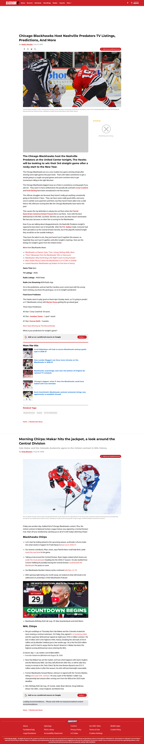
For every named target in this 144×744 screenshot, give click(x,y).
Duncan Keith (35, 321)
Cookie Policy (115, 730)
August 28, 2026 (57, 655)
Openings (47, 726)
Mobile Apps (115, 726)
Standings (47, 3)
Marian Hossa (52, 302)
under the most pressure (35, 560)
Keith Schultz (27, 44)
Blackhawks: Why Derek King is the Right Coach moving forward (50, 258)
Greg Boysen (27, 452)
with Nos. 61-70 (71, 570)
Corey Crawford (81, 188)
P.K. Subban (67, 227)
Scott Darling (31, 191)
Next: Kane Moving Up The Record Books (39, 326)
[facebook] (127, 3)
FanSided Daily (29, 730)
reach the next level (33, 552)
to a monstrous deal (78, 634)
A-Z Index (74, 733)
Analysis (39, 413)
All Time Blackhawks (50, 413)
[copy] (35, 49)
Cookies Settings (96, 733)
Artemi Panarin (47, 214)
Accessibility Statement (53, 733)
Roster (55, 3)
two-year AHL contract (40, 676)
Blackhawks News (29, 413)
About (25, 726)
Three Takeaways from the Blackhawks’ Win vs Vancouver (48, 255)
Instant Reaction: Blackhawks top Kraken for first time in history (50, 263)
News (23, 3)
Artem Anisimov (34, 214)
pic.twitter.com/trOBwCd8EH (48, 653)
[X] (132, 3)
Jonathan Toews (36, 316)
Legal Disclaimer (29, 733)
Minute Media (12, 738)
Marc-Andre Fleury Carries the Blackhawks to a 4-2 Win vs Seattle (51, 261)
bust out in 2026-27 (68, 545)
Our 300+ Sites (95, 726)
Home (25, 422)
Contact (74, 726)
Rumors (30, 3)
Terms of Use (94, 730)
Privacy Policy (76, 730)
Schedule (38, 3)
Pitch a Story (49, 730)
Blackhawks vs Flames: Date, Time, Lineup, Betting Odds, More (50, 252)
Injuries (62, 3)
